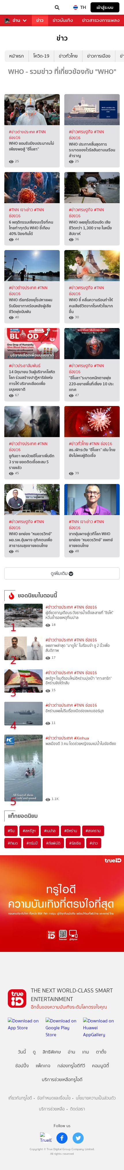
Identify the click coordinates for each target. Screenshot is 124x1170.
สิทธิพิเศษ (52, 1052)
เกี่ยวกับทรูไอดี (20, 1098)
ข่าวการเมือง (98, 56)
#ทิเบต (13, 843)
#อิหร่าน (70, 831)
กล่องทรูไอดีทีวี (71, 1065)
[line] (46, 1138)
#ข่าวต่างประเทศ (22, 132)
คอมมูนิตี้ (100, 1065)
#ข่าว (94, 843)
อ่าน (16, 20)
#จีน (11, 831)
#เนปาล (50, 831)
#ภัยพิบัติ (53, 843)
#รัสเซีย (75, 843)
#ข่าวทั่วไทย (79, 444)
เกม (85, 1052)
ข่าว (40, 20)
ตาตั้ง (101, 1052)
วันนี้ (22, 1052)
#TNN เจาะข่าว (21, 210)
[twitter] (78, 1138)
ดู (34, 1052)
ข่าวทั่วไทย (68, 56)
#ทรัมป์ (32, 843)
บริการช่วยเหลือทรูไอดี (62, 1079)
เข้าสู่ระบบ (105, 7)
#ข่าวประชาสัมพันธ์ (24, 366)
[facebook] (62, 1138)
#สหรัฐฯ (29, 831)
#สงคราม (93, 831)
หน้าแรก (16, 56)
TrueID (16, 7)
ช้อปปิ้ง (22, 1065)
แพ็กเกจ (43, 1065)
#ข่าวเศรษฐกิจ (81, 132)
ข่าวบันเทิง (63, 20)
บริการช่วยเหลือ (52, 1109)
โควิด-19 (41, 56)
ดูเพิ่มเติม (59, 573)
